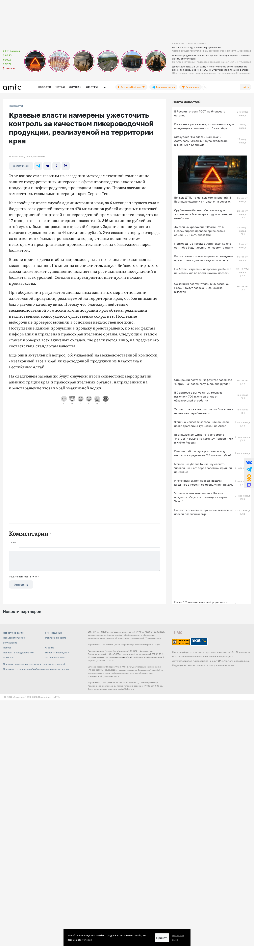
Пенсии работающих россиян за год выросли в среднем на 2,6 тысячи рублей (203, 453)
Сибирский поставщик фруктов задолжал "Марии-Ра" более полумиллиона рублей (203, 381)
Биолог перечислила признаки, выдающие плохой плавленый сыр (203, 512)
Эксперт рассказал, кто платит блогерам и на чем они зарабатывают (203, 411)
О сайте (49, 647)
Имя (13, 542)
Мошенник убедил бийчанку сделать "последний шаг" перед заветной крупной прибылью (203, 467)
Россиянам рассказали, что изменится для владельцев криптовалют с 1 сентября (204, 126)
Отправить (21, 584)
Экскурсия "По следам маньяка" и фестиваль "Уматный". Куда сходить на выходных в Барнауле (201, 140)
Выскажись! (21, 165)
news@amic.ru (128, 657)
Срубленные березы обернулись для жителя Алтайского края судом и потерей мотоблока (203, 214)
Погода (7, 647)
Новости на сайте (13, 632)
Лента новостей (186, 102)
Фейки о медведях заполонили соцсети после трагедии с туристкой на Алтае (201, 423)
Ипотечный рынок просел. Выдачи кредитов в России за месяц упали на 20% (203, 482)
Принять (162, 937)
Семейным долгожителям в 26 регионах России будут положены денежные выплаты (201, 287)
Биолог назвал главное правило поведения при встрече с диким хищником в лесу (203, 258)
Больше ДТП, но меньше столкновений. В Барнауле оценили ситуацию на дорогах (202, 199)
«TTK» (57, 696)
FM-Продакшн (53, 632)
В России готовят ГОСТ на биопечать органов (199, 113)
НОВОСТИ (16, 106)
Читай (60, 86)
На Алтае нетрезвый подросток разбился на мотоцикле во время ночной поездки (202, 271)
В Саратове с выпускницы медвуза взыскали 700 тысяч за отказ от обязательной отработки (198, 396)
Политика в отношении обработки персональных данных (36, 668)
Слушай (75, 86)
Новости (44, 86)
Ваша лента (192, 86)
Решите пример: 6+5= (24, 576)
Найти (245, 86)
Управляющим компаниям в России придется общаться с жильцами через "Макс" (200, 497)
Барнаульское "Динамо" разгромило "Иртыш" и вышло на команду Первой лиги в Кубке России (203, 438)
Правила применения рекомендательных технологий (34, 664)
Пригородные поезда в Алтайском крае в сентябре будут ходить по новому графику (203, 245)
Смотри (92, 86)
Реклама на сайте (55, 637)
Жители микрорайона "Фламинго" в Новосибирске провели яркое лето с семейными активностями (199, 230)
